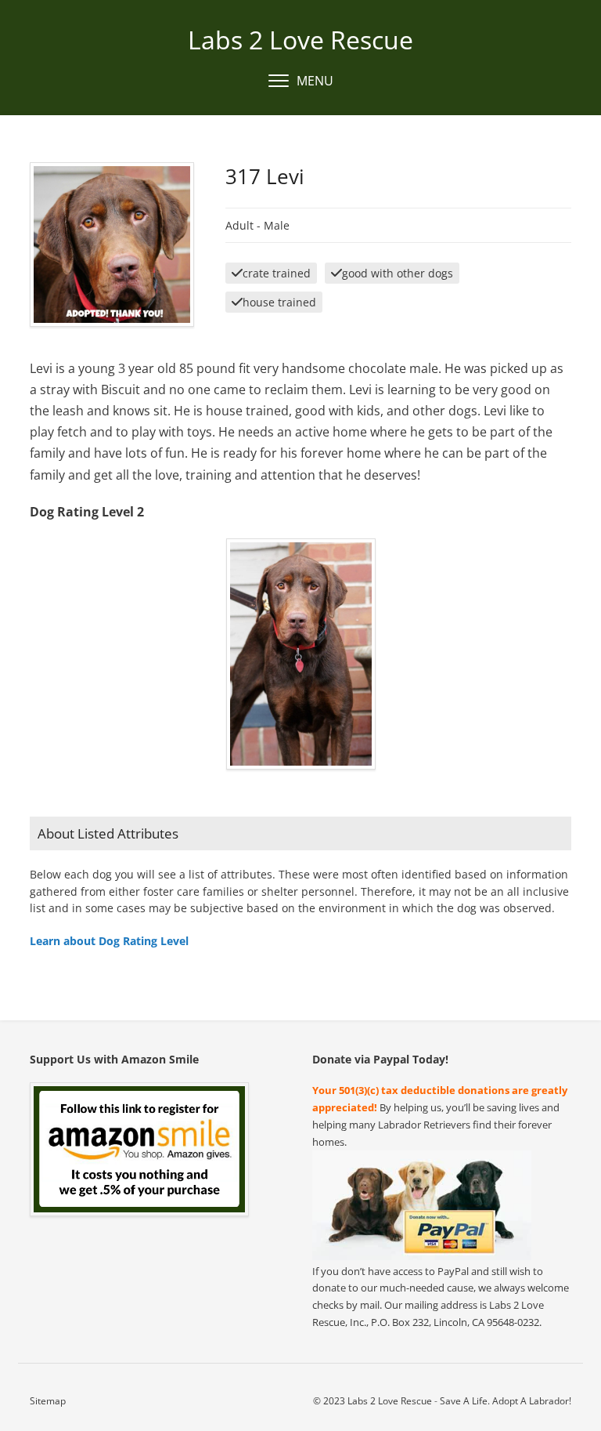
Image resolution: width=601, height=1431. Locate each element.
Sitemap (48, 1400)
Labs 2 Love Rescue (300, 39)
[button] (300, 81)
